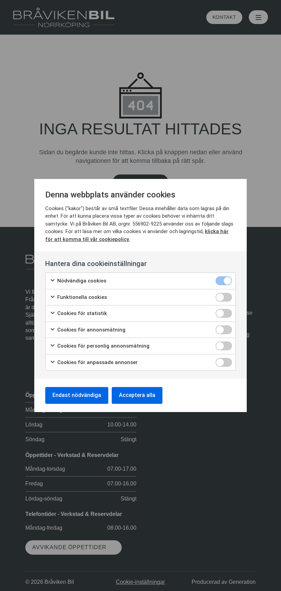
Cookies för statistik (81, 313)
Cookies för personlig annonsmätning (102, 346)
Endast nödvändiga (76, 395)
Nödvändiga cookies (81, 281)
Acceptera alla (137, 395)
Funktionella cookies (81, 297)
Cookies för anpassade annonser (97, 362)
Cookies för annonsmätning (90, 330)
